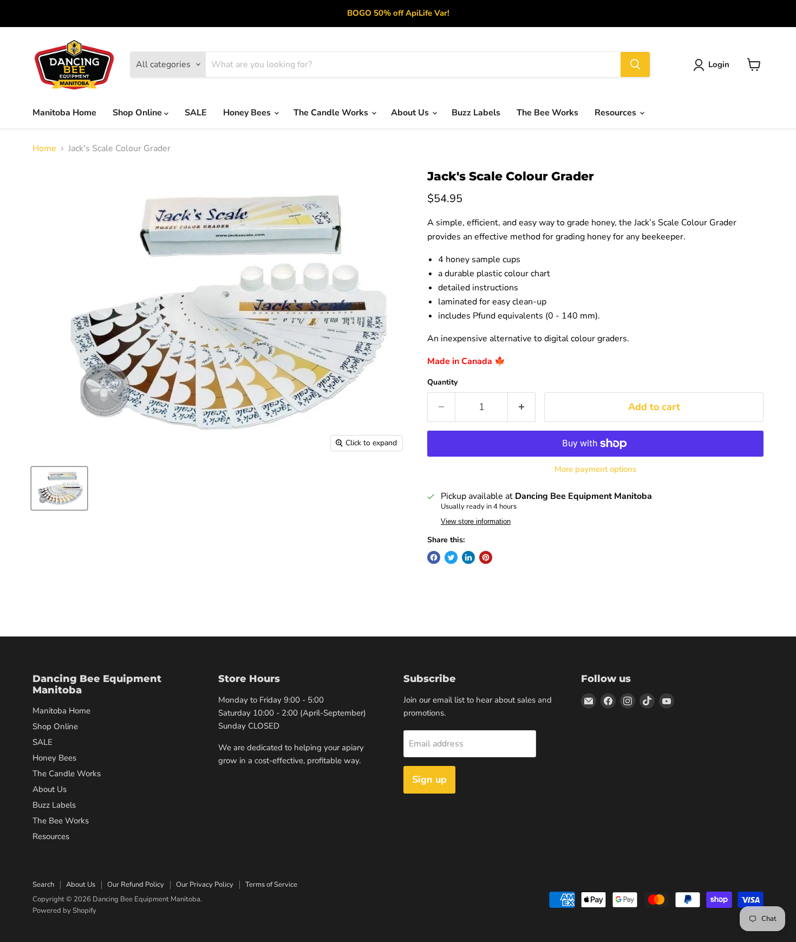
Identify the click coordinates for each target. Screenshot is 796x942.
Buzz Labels (476, 113)
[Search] (635, 64)
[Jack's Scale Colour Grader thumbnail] (59, 488)
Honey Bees (248, 113)
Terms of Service (271, 884)
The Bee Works (547, 113)
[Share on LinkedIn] (468, 557)
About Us (411, 113)
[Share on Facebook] (433, 557)
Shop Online (138, 113)
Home (44, 148)
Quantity (442, 382)
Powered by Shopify (64, 910)
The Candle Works (331, 113)
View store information (476, 521)
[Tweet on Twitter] (451, 557)
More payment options (595, 469)
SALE (196, 113)
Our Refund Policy (135, 884)
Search (43, 884)
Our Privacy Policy (204, 884)
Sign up (429, 779)
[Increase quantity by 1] (522, 407)
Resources (616, 113)
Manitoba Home (64, 113)
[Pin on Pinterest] (485, 557)
